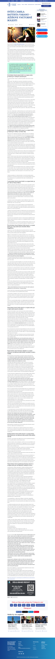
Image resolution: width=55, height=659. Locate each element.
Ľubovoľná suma (40, 605)
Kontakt (34, 645)
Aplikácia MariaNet (38, 4)
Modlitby (26, 4)
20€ (19, 605)
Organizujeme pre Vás (31, 4)
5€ (11, 605)
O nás (34, 643)
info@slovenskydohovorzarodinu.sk (24, 648)
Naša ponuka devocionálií (46, 3)
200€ (33, 605)
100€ (28, 605)
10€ (15, 605)
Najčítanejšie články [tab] (42, 9)
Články (23, 4)
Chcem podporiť (46, 5)
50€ (24, 605)
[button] (9, 597)
